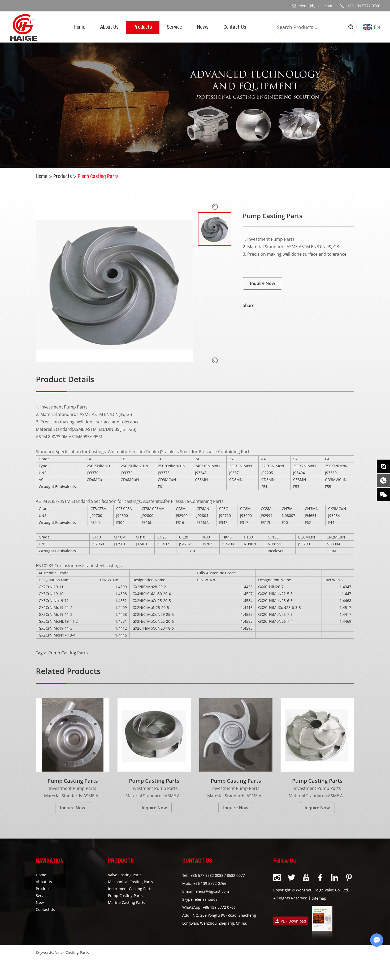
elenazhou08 (206, 899)
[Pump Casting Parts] (73, 735)
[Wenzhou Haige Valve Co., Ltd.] (23, 27)
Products (142, 27)
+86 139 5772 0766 (219, 907)
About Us (109, 27)
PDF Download (293, 921)
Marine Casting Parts (126, 902)
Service (174, 27)
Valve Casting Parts (125, 874)
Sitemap (319, 898)
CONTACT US (197, 861)
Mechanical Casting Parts (130, 881)
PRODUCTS (121, 861)
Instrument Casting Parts (130, 888)
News (203, 27)
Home (79, 27)
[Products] (195, 105)
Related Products (68, 671)
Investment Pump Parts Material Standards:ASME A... (72, 792)
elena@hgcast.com (315, 5)
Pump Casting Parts (98, 177)
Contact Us (234, 27)
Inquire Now (262, 283)
